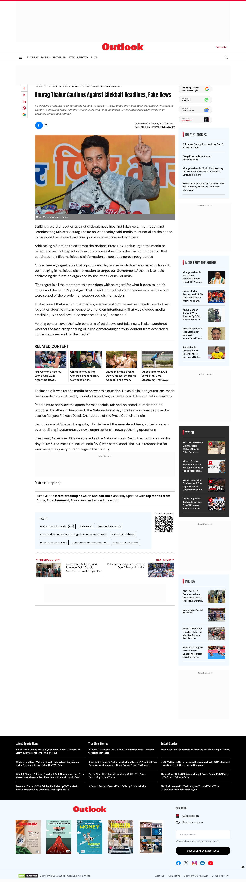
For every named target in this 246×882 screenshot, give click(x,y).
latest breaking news (71, 496)
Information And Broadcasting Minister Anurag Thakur (73, 534)
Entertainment (58, 500)
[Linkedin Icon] (202, 863)
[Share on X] (24, 95)
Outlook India (102, 496)
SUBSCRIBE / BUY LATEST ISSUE (203, 850)
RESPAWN (82, 57)
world (114, 500)
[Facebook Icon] (178, 863)
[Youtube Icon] (210, 863)
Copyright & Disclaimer (196, 875)
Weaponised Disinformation (90, 542)
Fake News (86, 526)
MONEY (45, 57)
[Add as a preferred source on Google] (24, 114)
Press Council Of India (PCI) (57, 526)
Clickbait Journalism (125, 542)
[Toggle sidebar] (20, 57)
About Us (159, 875)
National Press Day (110, 526)
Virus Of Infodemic (123, 534)
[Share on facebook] (24, 88)
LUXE (94, 57)
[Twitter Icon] (186, 863)
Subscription (190, 816)
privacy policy (212, 841)
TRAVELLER (59, 57)
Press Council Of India (53, 542)
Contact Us (174, 875)
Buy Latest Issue (192, 822)
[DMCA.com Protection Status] (28, 876)
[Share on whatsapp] (24, 108)
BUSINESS (32, 57)
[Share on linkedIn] (24, 101)
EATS (71, 57)
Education (78, 500)
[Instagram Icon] (194, 863)
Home (39, 86)
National (52, 86)
